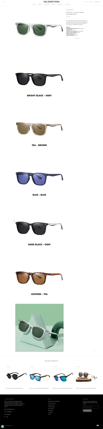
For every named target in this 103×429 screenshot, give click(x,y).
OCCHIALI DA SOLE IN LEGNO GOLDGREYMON (86, 388)
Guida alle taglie (51, 406)
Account (86, 1)
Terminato (77, 38)
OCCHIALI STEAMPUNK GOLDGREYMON (14, 388)
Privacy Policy (50, 410)
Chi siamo (67, 4)
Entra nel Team (51, 408)
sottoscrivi (87, 410)
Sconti (53, 4)
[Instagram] (7, 417)
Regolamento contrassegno (53, 401)
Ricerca (91, 1)
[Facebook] (4, 417)
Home (34, 4)
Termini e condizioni (52, 403)
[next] (99, 376)
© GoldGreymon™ (8, 425)
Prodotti (40, 4)
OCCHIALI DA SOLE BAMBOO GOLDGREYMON (39, 388)
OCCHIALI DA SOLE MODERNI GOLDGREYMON (62, 388)
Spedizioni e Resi (51, 405)
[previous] (3, 376)
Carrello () (97, 1)
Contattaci (60, 4)
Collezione (47, 4)
